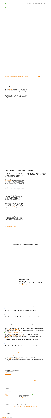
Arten (9, 335)
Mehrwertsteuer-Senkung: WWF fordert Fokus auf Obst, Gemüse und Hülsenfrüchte (21, 339)
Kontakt (25, 404)
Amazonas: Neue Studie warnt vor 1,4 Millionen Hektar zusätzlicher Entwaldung (20, 310)
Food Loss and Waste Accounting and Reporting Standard (11, 206)
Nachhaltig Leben (12, 335)
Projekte (19, 76)
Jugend (36, 3)
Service (44, 3)
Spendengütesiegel (21, 397)
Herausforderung (14, 76)
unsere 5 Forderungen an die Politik (11, 226)
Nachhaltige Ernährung (11, 323)
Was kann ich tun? (26, 76)
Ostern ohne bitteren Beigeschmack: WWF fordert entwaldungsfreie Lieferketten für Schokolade (24, 328)
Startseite (1, 417)
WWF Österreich (29, 3)
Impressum (11, 404)
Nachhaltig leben (4, 417)
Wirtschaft (38, 3)
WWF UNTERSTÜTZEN (40, 77)
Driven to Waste (11, 89)
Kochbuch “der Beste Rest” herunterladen (36, 109)
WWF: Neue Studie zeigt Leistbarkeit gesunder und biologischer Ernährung (20, 357)
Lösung (17, 76)
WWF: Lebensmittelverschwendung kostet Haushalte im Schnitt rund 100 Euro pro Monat (22, 322)
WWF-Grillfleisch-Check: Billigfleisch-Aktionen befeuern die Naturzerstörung (20, 351)
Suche (36, 406)
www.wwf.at (6, 395)
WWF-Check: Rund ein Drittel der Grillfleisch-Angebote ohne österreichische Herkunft (22, 316)
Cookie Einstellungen (19, 404)
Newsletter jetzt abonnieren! (9, 373)
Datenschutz (14, 404)
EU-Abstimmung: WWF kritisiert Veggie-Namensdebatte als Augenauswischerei (21, 345)
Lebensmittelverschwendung (8, 76)
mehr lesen (20, 256)
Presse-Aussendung (16, 323)
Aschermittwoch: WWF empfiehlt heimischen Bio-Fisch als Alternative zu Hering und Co (22, 334)
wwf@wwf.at (6, 394)
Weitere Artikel (22, 76)
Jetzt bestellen (23, 284)
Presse (42, 3)
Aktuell (23, 404)
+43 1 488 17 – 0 (7, 393)
